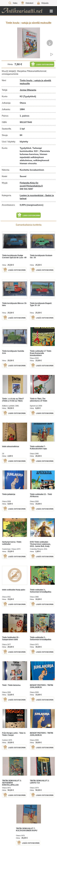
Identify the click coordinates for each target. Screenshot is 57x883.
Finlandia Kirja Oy (29, 183)
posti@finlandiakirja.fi (31, 186)
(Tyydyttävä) (29, 96)
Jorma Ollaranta (28, 90)
